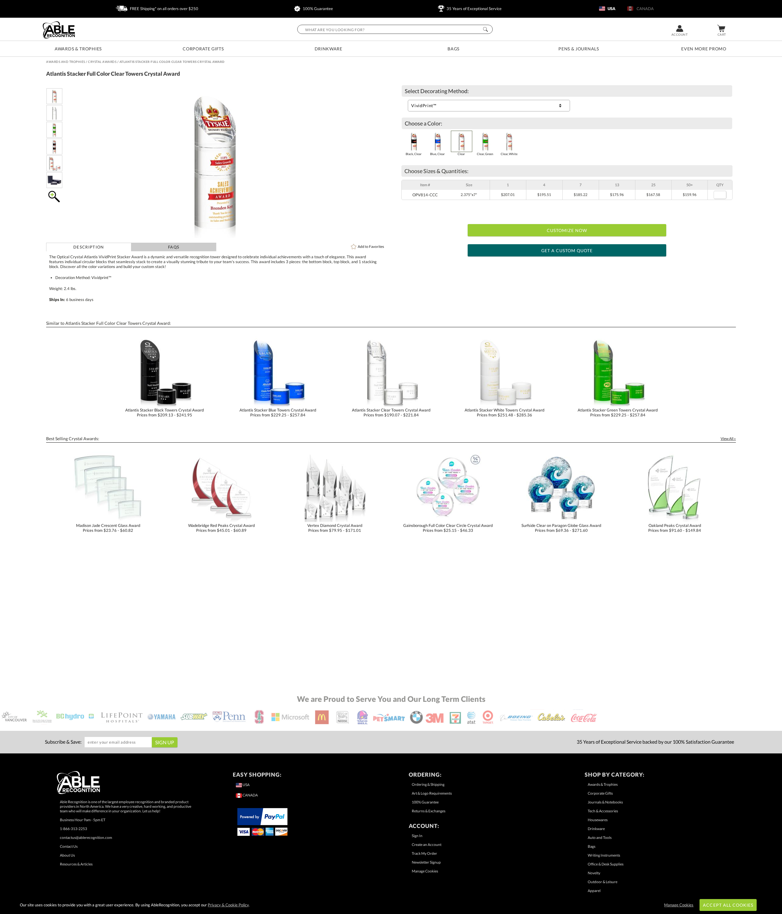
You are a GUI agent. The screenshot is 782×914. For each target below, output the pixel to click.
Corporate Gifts (203, 48)
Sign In (417, 835)
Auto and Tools (600, 837)
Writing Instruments (604, 855)
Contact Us (69, 846)
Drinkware (328, 48)
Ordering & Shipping (428, 784)
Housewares (598, 820)
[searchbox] (395, 29)
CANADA (644, 8)
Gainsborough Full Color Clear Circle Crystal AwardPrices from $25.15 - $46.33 (448, 528)
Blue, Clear (437, 154)
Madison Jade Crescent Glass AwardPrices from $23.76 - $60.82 (108, 528)
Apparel (594, 890)
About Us (67, 855)
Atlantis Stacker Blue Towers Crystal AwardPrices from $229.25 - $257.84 (277, 412)
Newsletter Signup (426, 862)
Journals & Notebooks (605, 802)
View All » (728, 438)
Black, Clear (414, 154)
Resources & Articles (76, 864)
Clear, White (509, 154)
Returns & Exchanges (428, 811)
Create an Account (426, 844)
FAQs (173, 247)
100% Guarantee (317, 8)
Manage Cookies (425, 871)
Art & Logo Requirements (432, 793)
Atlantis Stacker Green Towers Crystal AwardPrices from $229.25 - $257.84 (618, 412)
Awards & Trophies (78, 48)
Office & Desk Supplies (605, 864)
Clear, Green (485, 154)
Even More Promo (703, 48)
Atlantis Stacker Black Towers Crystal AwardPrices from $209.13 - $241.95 (164, 412)
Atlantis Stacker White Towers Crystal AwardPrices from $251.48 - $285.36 (504, 412)
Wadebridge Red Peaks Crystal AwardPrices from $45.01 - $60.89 (221, 528)
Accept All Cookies (728, 905)
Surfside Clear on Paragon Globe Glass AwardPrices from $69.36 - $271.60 (561, 528)
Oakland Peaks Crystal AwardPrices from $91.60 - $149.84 (674, 528)
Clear (461, 154)
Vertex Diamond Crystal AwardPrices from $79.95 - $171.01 (334, 528)
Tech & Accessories (603, 811)
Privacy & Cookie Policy (228, 904)
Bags (453, 48)
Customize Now (567, 230)
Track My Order (424, 853)
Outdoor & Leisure (602, 882)
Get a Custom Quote (567, 250)
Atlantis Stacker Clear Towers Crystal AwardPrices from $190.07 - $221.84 (391, 412)
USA (611, 8)
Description (88, 247)
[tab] (88, 247)
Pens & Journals (578, 48)
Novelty (594, 873)
